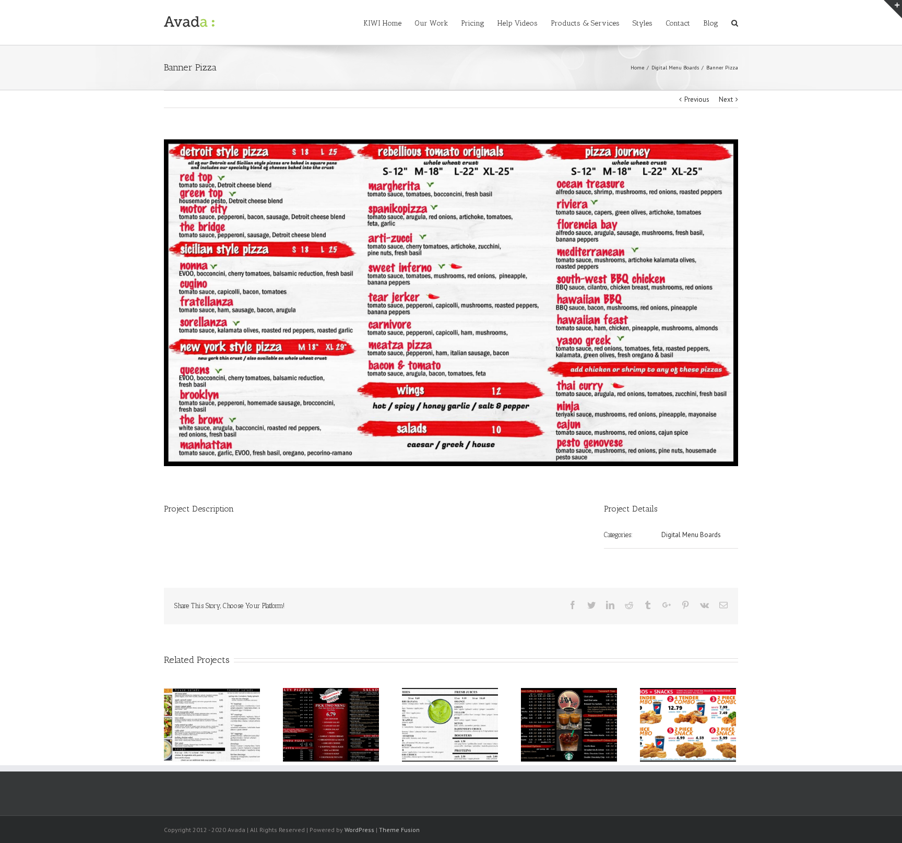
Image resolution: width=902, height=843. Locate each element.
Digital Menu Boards (691, 534)
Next (726, 99)
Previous (696, 99)
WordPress (359, 830)
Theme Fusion (399, 830)
